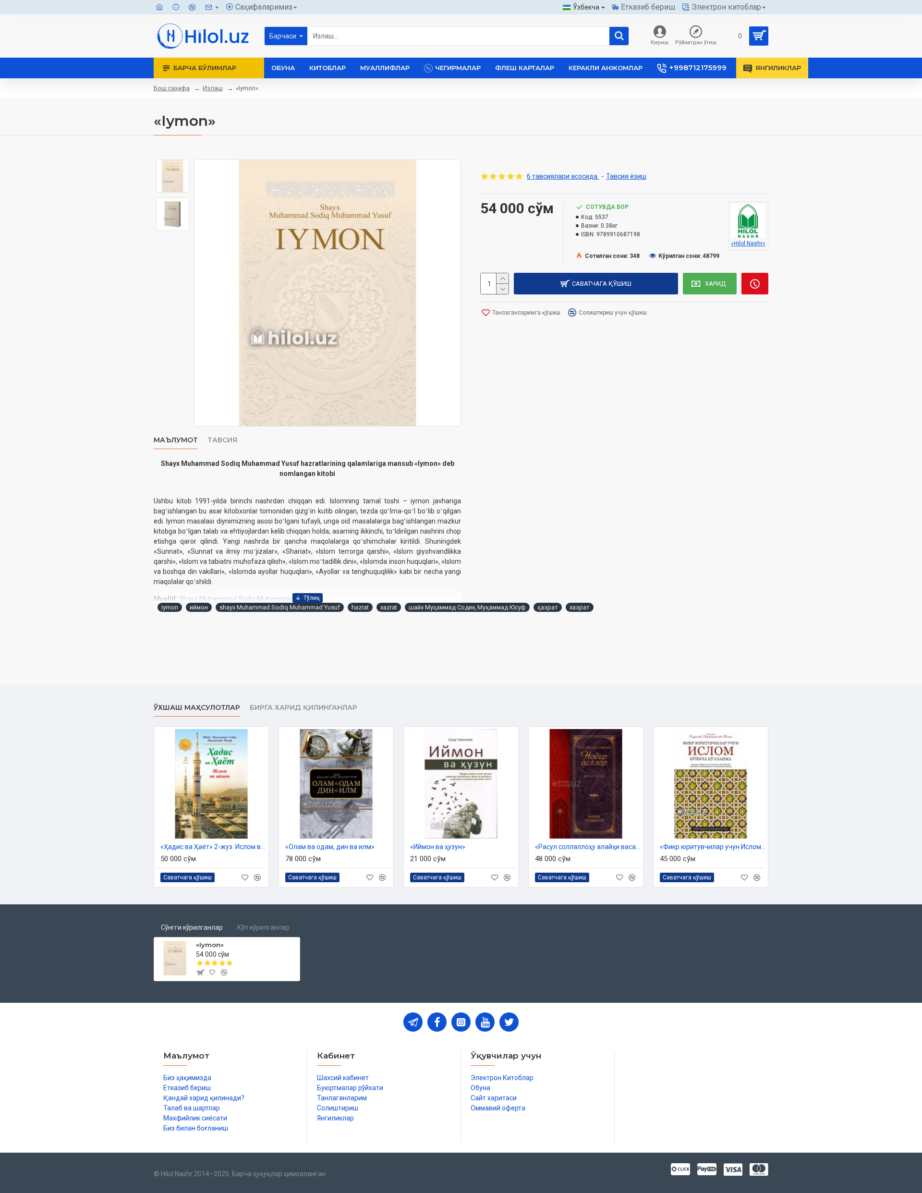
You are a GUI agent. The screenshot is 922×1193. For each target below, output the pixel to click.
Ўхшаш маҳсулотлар (197, 708)
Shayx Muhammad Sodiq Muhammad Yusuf (246, 599)
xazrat (388, 607)
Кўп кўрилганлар (263, 927)
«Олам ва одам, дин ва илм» (330, 847)
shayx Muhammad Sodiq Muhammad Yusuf (279, 607)
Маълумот (176, 440)
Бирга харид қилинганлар (303, 708)
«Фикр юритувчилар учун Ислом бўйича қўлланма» (712, 847)
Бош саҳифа (172, 88)
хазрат (580, 607)
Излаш (213, 88)
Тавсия (222, 440)
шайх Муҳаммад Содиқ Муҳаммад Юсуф (467, 607)
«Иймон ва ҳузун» (437, 847)
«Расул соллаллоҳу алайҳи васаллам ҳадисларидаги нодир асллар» (588, 847)
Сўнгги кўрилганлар (192, 927)
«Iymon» (210, 945)
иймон (199, 607)
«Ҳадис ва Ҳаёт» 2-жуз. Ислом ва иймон (213, 847)
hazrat (360, 607)
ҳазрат (547, 607)
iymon (169, 607)
